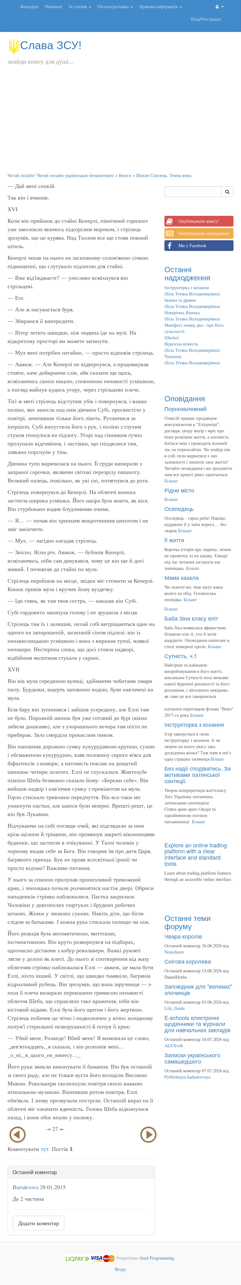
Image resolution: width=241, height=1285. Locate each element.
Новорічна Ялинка (182, 312)
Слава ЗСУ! (51, 44)
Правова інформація (159, 6)
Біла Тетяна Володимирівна (192, 294)
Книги (125, 175)
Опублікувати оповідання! (204, 233)
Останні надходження (187, 273)
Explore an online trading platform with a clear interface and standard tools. (195, 854)
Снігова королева (187, 961)
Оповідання (184, 398)
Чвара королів (183, 936)
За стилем (78, 6)
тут (45, 1148)
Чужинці (172, 356)
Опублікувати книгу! (199, 221)
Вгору (120, 1269)
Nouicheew (174, 952)
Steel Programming (157, 1258)
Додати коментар (38, 1223)
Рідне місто (179, 490)
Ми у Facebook (192, 245)
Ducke (171, 338)
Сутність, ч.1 (180, 656)
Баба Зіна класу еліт (191, 618)
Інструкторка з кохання (186, 287)
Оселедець (179, 508)
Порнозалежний (185, 408)
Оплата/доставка (114, 6)
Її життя (174, 540)
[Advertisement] (120, 125)
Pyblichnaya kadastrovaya (187, 1077)
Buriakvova (25, 1187)
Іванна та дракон (180, 300)
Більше (171, 481)
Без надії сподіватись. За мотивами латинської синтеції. (197, 774)
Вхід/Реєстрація (206, 19)
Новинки (53, 6)
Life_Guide (174, 1008)
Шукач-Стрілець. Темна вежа (163, 175)
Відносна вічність (181, 344)
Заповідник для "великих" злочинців (198, 989)
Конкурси (29, 6)
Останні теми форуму (187, 921)
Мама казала (181, 577)
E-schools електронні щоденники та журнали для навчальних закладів (197, 1023)
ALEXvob (173, 1045)
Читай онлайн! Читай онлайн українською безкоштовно (61, 175)
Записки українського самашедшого (192, 1058)
